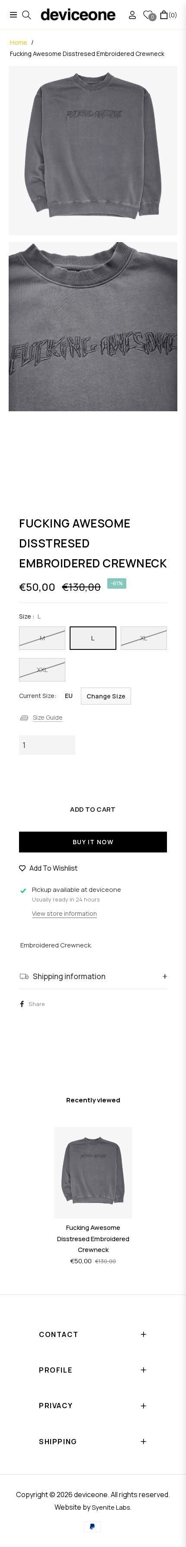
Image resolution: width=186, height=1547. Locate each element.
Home (18, 42)
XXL (42, 669)
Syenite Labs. (111, 1507)
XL (143, 637)
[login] (129, 15)
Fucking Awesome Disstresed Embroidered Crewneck (93, 1238)
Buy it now (93, 842)
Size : (30, 616)
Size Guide (48, 717)
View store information (64, 913)
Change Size (106, 696)
